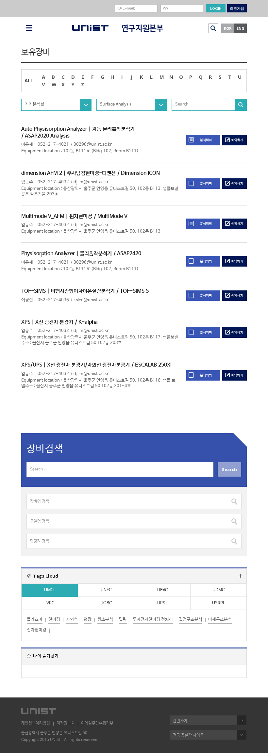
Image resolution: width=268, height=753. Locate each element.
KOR (228, 28)
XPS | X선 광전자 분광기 (47, 322)
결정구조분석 (190, 619)
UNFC (106, 590)
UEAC (162, 590)
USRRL (218, 603)
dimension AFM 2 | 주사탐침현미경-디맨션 (68, 173)
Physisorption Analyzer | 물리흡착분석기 (66, 254)
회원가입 (237, 8)
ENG (240, 28)
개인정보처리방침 (35, 723)
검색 (213, 28)
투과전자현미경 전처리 (153, 619)
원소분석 (105, 619)
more (241, 576)
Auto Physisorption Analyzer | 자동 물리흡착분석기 (78, 129)
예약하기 (237, 140)
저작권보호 (66, 723)
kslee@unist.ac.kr (91, 300)
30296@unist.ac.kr (93, 144)
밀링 (123, 619)
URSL (162, 603)
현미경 (54, 619)
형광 (88, 619)
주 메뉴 (29, 28)
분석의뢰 (206, 140)
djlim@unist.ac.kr (91, 182)
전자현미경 (36, 630)
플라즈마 (34, 619)
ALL (29, 80)
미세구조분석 (220, 619)
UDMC (218, 590)
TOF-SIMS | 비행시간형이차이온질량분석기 (68, 291)
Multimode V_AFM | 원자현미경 (56, 216)
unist (90, 28)
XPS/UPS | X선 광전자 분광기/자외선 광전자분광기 (75, 365)
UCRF (139, 28)
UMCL (50, 590)
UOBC (106, 603)
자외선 (72, 619)
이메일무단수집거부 (97, 723)
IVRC (49, 603)
